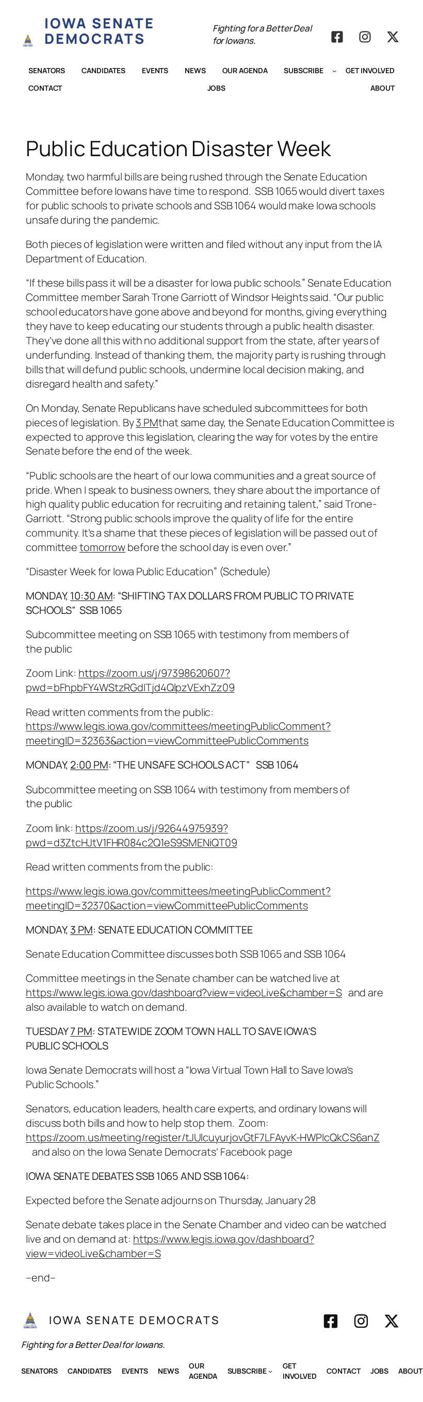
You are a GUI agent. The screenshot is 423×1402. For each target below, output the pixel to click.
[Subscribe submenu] (334, 71)
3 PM (147, 422)
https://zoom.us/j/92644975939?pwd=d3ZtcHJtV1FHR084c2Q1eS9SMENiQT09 (131, 835)
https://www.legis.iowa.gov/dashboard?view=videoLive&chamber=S (184, 992)
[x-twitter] (393, 37)
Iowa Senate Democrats (99, 30)
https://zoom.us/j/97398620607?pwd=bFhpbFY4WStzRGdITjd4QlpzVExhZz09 (130, 680)
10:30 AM (91, 596)
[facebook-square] (337, 37)
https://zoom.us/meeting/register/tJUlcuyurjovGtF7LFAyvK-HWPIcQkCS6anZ (203, 1137)
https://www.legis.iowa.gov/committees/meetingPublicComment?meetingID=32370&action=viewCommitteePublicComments (178, 898)
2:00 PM (89, 765)
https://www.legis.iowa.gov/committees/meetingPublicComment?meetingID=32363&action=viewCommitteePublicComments (178, 733)
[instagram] (365, 37)
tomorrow (102, 547)
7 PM (81, 1031)
